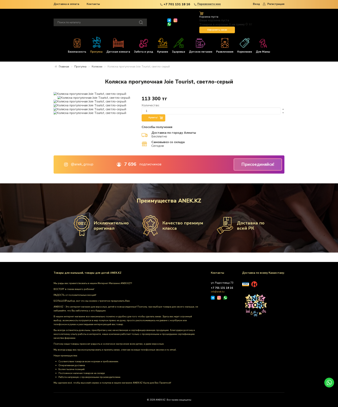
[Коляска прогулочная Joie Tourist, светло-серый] (90, 93)
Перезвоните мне (209, 4)
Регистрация (275, 4)
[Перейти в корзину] (201, 13)
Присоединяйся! (257, 164)
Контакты (93, 4)
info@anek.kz (218, 291)
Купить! (153, 117)
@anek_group (82, 164)
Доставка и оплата (66, 4)
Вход (256, 4)
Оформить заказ (217, 29)
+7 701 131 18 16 (177, 4)
